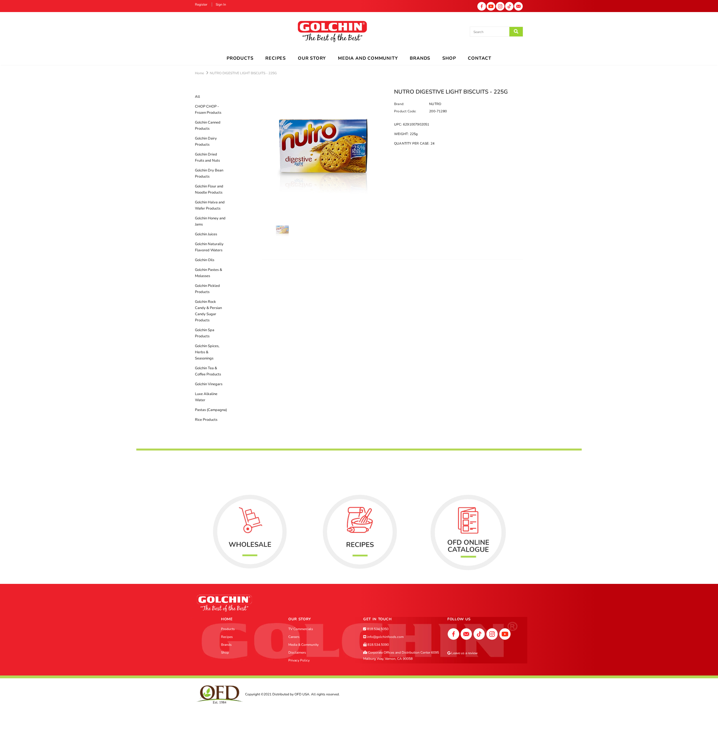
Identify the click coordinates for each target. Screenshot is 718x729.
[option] (324, 151)
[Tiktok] (509, 6)
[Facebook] (481, 6)
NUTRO (435, 104)
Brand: (399, 104)
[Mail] (518, 6)
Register (201, 4)
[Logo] (332, 31)
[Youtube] (491, 6)
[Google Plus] (466, 634)
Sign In (221, 4)
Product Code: (405, 111)
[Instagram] (500, 6)
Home (199, 73)
